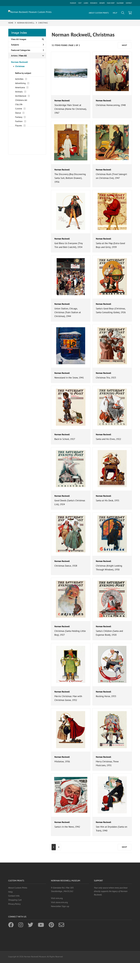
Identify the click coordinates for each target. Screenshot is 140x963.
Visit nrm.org (57, 898)
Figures (18, 125)
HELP (115, 13)
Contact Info (14, 895)
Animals (19, 91)
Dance (18, 112)
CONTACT (129, 3)
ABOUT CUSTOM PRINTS (99, 13)
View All (23, 55)
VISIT (79, 3)
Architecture (20, 95)
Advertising (20, 83)
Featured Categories (20, 50)
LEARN (86, 3)
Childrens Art (21, 100)
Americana (20, 87)
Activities (19, 79)
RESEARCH (93, 3)
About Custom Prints (17, 887)
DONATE (102, 3)
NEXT (124, 45)
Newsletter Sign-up (60, 906)
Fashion (19, 121)
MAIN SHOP (110, 3)
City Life (18, 104)
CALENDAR (120, 3)
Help (10, 891)
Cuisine (18, 108)
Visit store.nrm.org (59, 902)
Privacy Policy (14, 904)
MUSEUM (73, 3)
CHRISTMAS (43, 23)
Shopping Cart (15, 899)
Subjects (15, 44)
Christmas (20, 66)
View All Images (18, 39)
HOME (10, 23)
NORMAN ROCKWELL (25, 23)
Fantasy (18, 117)
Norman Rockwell (19, 62)
